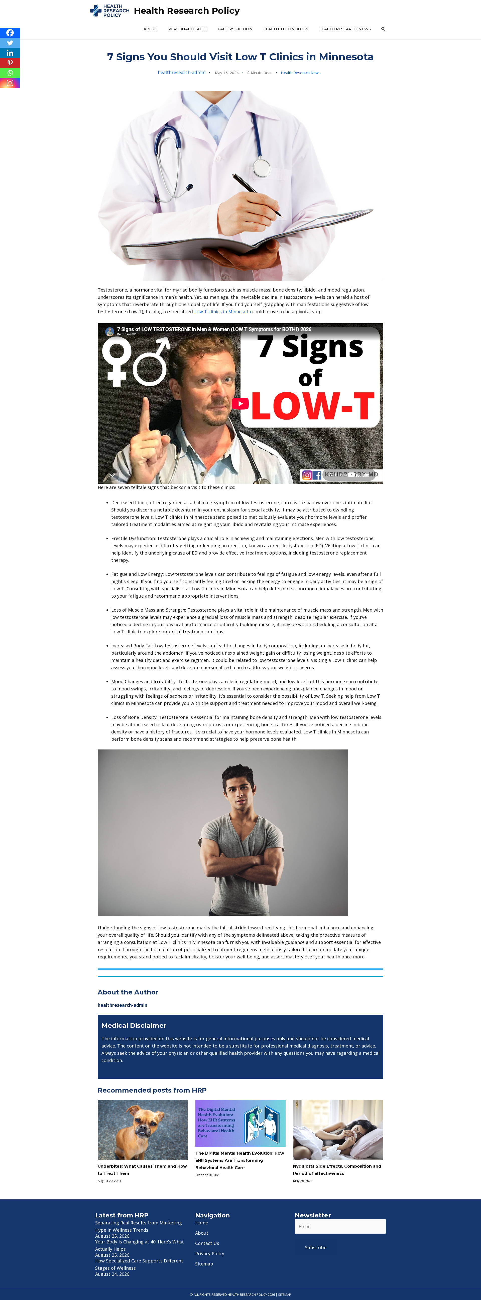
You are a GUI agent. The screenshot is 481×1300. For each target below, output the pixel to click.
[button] (383, 29)
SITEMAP (284, 1294)
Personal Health (188, 29)
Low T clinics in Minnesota (222, 312)
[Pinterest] (10, 63)
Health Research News (344, 29)
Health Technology (285, 29)
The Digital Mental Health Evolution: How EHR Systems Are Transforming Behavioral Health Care (239, 1160)
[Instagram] (10, 83)
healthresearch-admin (181, 72)
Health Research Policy (187, 10)
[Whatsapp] (10, 73)
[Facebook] (10, 33)
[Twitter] (10, 43)
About (151, 29)
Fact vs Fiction (235, 29)
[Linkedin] (10, 53)
